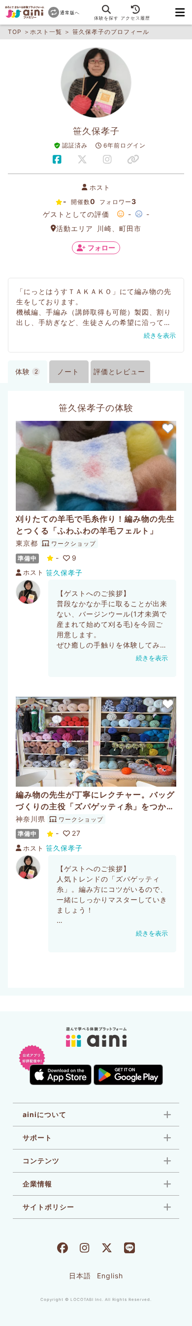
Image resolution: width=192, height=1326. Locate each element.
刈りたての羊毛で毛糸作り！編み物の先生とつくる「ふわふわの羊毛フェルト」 (95, 524)
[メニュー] (180, 12)
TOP (15, 31)
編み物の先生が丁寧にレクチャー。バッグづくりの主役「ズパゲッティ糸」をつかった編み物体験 (95, 801)
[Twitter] (106, 1249)
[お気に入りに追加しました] (167, 428)
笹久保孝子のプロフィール (110, 31)
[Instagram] (84, 1249)
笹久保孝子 (64, 572)
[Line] (129, 1249)
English (110, 1275)
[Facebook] (62, 1249)
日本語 (80, 1275)
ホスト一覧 (46, 31)
